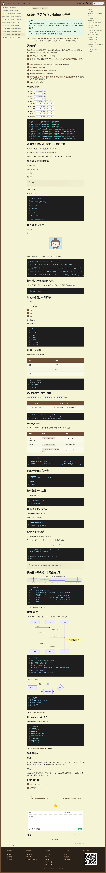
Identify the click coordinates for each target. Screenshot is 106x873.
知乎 (46, 857)
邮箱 (49, 813)
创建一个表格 (91, 27)
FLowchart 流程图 (92, 49)
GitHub (28, 854)
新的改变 (90, 9)
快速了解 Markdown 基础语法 (11, 16)
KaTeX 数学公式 (92, 42)
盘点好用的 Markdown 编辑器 (11, 13)
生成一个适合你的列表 (93, 25)
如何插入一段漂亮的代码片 (94, 23)
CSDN (30, 23)
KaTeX (49, 536)
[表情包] (35, 829)
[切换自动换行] (79, 121)
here (60, 566)
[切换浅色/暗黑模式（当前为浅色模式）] (90, 3)
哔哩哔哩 (47, 862)
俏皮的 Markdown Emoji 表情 (11, 22)
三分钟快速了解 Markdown (10, 10)
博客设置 (31, 285)
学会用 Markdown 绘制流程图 (11, 28)
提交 (80, 829)
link (32, 229)
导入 (90, 56)
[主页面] (28, 8)
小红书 (47, 859)
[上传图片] (37, 829)
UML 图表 (90, 47)
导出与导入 (90, 51)
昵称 (30, 813)
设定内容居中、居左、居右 (95, 30)
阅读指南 (66, 857)
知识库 (19, 3)
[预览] (39, 829)
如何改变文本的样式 (93, 18)
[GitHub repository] (87, 3)
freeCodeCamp (30, 859)
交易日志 (9, 859)
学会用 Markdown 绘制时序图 (11, 31)
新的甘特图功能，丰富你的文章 (95, 44)
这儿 (45, 608)
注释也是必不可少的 (93, 39)
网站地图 (66, 859)
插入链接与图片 (92, 20)
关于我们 (66, 854)
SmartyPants (92, 32)
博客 (24, 3)
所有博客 (9, 857)
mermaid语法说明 (35, 784)
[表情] (32, 829)
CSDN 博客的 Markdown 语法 (11, 34)
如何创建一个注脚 (92, 37)
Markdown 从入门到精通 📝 (11, 7)
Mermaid (48, 617)
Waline (80, 843)
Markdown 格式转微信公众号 (11, 37)
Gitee (27, 857)
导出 (90, 54)
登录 (75, 829)
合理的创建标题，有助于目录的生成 (95, 14)
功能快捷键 (90, 11)
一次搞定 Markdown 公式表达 (11, 25)
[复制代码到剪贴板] (82, 121)
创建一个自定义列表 (93, 35)
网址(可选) (67, 813)
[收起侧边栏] (13, 845)
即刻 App (47, 865)
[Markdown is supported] (30, 829)
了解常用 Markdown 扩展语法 (11, 19)
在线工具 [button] (80, 3)
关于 (28, 3)
